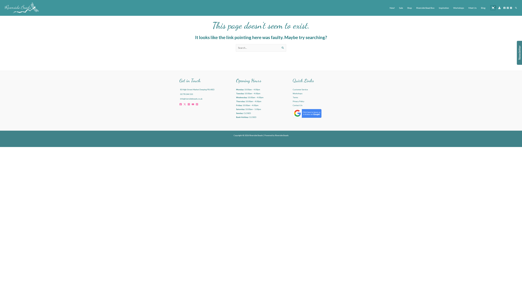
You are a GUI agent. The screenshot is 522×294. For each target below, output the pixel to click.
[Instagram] (511, 8)
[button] (516, 8)
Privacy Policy (298, 101)
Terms (295, 97)
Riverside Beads (282, 135)
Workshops (297, 93)
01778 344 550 (186, 94)
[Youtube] (193, 104)
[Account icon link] (499, 8)
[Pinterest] (508, 8)
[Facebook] (504, 8)
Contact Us (297, 105)
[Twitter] (185, 104)
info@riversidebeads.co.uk (191, 99)
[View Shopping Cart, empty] (492, 7)
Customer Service (300, 89)
